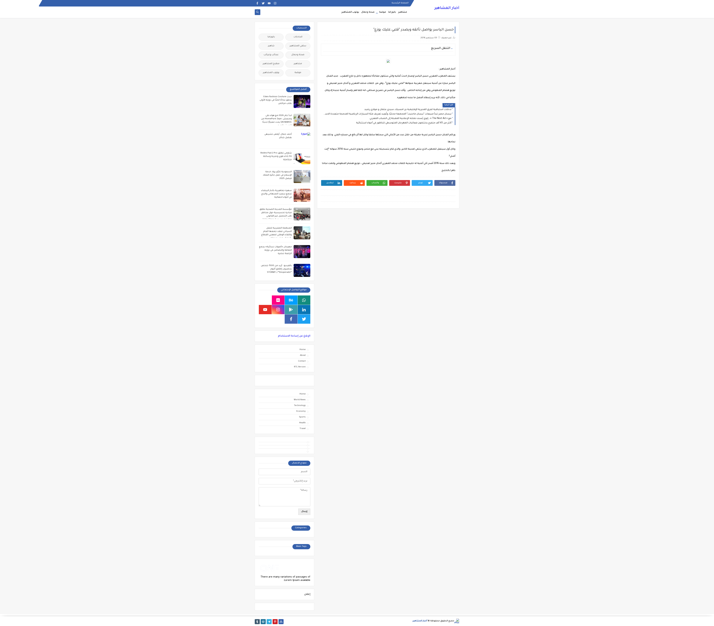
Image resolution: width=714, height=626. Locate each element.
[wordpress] (263, 621)
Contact (302, 361)
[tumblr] (257, 621)
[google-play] (291, 309)
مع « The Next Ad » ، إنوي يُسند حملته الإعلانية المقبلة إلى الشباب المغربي (410, 118)
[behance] (291, 300)
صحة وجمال (367, 12)
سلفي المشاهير (298, 46)
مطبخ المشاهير (271, 64)
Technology (300, 406)
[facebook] (257, 3)
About (303, 355)
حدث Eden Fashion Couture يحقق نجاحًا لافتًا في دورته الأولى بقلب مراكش (276, 100)
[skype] (265, 300)
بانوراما (392, 12)
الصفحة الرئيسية (400, 3)
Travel (303, 429)
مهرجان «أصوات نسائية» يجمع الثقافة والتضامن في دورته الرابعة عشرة (275, 250)
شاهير (271, 46)
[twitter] (263, 3)
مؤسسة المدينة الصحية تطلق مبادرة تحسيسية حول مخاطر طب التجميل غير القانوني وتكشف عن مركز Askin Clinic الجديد (276, 216)
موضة (382, 12)
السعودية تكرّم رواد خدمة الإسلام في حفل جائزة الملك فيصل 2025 (277, 175)
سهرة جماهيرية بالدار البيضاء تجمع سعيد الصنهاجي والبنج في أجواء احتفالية (276, 194)
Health (302, 423)
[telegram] (269, 621)
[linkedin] (304, 309)
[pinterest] (275, 621)
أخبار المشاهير (446, 8)
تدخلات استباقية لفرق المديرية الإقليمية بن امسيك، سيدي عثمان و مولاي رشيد (407, 109)
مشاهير (402, 12)
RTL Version (300, 367)
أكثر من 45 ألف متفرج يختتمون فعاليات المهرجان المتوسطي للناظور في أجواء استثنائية (403, 123)
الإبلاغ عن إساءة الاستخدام (294, 336)
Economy (301, 411)
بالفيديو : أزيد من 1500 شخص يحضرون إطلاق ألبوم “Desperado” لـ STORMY (276, 269)
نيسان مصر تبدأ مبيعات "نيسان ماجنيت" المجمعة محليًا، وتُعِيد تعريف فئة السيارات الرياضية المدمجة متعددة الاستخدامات (387, 114)
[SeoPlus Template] (456, 621)
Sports (302, 417)
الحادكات (298, 37)
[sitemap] (281, 621)
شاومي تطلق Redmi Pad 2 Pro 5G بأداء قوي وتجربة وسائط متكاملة (276, 156)
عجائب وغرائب (271, 55)
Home (303, 350)
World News (300, 400)
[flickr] (278, 300)
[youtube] (269, 3)
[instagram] (275, 3)
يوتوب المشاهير (350, 12)
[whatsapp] (304, 300)
